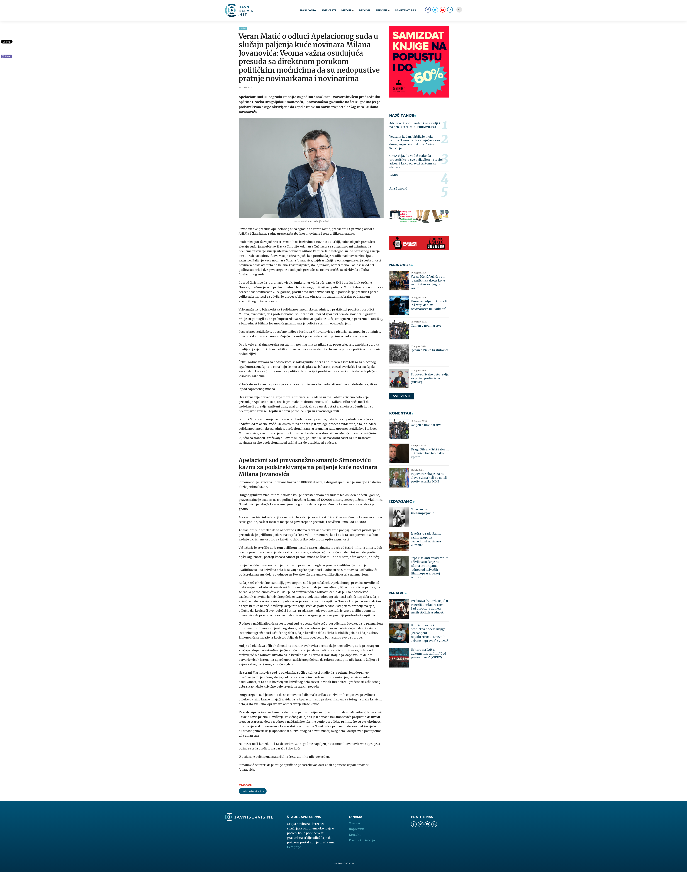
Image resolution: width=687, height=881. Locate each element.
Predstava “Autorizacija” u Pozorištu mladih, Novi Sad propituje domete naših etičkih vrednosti (429, 606)
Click (6, 57)
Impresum (356, 829)
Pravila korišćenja (362, 840)
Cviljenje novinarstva (426, 325)
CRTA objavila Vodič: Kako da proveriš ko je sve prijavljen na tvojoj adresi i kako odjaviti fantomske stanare (416, 161)
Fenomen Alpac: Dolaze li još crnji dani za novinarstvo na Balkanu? (429, 305)
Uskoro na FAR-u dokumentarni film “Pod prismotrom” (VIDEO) (428, 653)
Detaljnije (294, 847)
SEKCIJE (381, 10)
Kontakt (354, 834)
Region (364, 10)
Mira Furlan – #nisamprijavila (422, 511)
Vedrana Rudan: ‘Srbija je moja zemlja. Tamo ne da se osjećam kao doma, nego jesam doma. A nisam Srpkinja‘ (414, 142)
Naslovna (308, 10)
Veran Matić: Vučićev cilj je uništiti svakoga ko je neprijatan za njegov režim (428, 282)
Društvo (242, 28)
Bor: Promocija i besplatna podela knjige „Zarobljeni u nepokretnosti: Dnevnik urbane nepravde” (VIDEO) (430, 632)
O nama (354, 823)
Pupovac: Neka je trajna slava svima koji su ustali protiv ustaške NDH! (429, 477)
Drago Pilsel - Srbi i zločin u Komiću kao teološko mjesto (430, 453)
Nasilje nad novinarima (252, 791)
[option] (311, 168)
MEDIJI (346, 10)
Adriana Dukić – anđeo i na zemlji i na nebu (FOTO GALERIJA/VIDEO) (414, 125)
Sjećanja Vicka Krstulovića (430, 350)
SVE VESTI (328, 10)
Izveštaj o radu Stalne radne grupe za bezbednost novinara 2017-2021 (426, 539)
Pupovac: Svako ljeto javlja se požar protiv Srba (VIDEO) (430, 378)
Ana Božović (398, 188)
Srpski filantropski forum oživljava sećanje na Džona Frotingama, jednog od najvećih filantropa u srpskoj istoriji (430, 567)
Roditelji (395, 175)
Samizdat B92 (405, 10)
